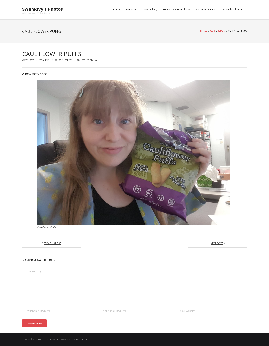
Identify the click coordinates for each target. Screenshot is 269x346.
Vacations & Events (206, 9)
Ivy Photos (131, 9)
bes (83, 60)
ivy (95, 60)
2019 (212, 31)
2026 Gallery (150, 9)
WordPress (82, 339)
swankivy (44, 60)
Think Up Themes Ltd (47, 339)
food (89, 60)
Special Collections (233, 9)
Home (116, 9)
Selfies (221, 31)
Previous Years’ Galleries (176, 9)
